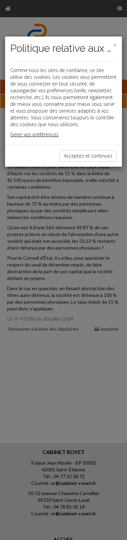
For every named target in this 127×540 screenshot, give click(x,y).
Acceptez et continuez (88, 155)
